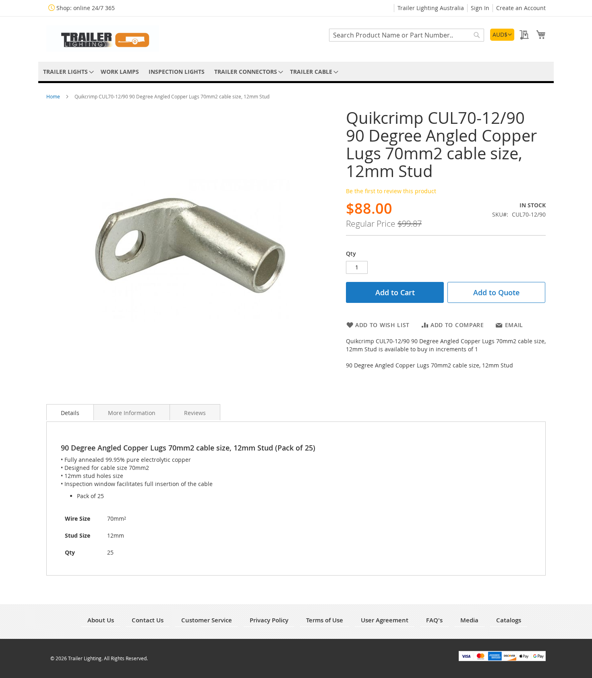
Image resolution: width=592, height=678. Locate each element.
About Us (100, 620)
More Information (131, 413)
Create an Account (521, 8)
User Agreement (384, 620)
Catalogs (508, 620)
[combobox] (406, 35)
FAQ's (434, 620)
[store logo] (102, 38)
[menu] (296, 71)
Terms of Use (324, 620)
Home (53, 96)
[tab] (70, 412)
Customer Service (206, 620)
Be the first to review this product (391, 191)
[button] (502, 35)
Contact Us (148, 620)
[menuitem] (67, 71)
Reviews (195, 413)
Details (70, 413)
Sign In (480, 8)
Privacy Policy (269, 620)
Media (469, 620)
